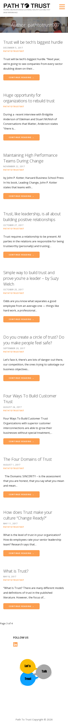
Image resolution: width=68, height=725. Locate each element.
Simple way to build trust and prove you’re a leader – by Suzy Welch (31, 278)
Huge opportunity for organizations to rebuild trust (29, 97)
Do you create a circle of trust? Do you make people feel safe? (33, 339)
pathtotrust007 (13, 51)
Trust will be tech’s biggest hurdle (33, 42)
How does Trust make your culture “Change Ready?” (27, 515)
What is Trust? (15, 571)
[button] (63, 6)
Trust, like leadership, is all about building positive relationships (32, 216)
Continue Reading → (21, 77)
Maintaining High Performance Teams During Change (30, 158)
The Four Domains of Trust (27, 459)
